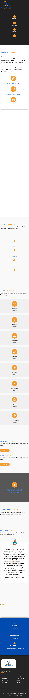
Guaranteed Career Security (13, 104)
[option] (14, 561)
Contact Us (18, 682)
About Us (4, 678)
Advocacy (18, 676)
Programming (14, 388)
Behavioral (14, 308)
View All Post (4, 450)
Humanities (14, 356)
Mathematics (14, 372)
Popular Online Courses (13, 94)
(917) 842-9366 (14, 638)
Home (3, 676)
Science (14, 404)
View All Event (4, 464)
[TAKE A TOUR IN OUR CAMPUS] (14, 484)
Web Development (15, 420)
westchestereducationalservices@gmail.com (14, 648)
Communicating (14, 340)
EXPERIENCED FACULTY (13, 83)
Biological (14, 324)
